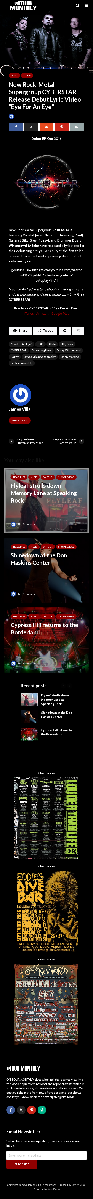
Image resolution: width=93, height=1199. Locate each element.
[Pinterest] (31, 1110)
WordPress (54, 1189)
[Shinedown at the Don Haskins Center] (46, 570)
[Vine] (42, 1110)
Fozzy (15, 357)
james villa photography (40, 357)
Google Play (60, 313)
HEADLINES (19, 477)
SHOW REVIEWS (66, 477)
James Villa (21, 116)
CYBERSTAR (19, 350)
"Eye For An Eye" (21, 344)
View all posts (19, 420)
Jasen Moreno (70, 357)
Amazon (42, 313)
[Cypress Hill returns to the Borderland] (46, 640)
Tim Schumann (26, 524)
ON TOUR (48, 477)
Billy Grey (67, 344)
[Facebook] (10, 1110)
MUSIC (14, 75)
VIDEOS (27, 75)
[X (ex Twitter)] (21, 1110)
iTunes (29, 313)
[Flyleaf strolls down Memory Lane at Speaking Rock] (46, 500)
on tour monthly (22, 363)
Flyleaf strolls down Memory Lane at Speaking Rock (55, 699)
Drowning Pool (41, 350)
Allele (52, 344)
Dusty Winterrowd (69, 350)
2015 (40, 344)
